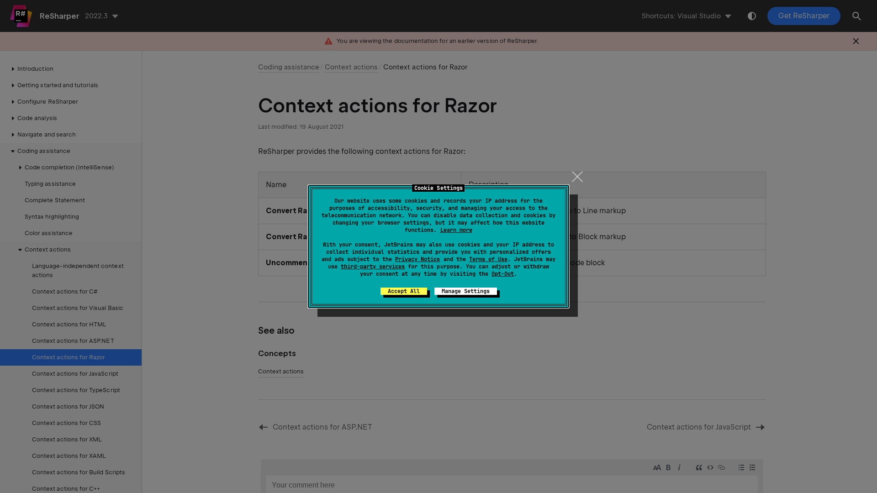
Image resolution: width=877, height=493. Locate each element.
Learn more (456, 230)
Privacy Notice (417, 259)
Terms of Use (488, 259)
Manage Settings (466, 291)
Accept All (404, 291)
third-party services (373, 266)
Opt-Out (502, 274)
